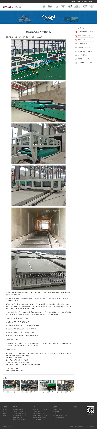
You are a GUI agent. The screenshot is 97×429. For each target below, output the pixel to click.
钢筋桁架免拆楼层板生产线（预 (85, 31)
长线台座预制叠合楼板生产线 (85, 62)
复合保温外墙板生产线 (83, 43)
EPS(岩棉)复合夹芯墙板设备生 (20, 413)
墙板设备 (73, 1)
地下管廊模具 (56, 411)
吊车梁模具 (55, 413)
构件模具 (55, 407)
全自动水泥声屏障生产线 (84, 35)
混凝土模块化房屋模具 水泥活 (60, 415)
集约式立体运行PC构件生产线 (85, 51)
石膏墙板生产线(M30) (18, 409)
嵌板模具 (55, 419)
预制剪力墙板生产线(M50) (84, 55)
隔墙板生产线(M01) (17, 417)
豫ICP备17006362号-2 (89, 426)
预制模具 (84, 1)
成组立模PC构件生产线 (17, 370)
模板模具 (63, 6)
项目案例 (5, 413)
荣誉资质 (5, 411)
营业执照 (5, 426)
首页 (44, 6)
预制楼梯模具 (14, 368)
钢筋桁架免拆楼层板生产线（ (40, 415)
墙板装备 (15, 407)
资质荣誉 (77, 6)
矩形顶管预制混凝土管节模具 (60, 417)
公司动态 (70, 6)
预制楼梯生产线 (81, 39)
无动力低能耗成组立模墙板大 (20, 415)
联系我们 (91, 1)
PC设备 (78, 1)
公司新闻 (5, 409)
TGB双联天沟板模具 (57, 409)
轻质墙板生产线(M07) (18, 411)
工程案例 (74, 407)
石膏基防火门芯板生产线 (84, 47)
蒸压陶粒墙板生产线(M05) (19, 419)
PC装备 (35, 407)
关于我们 (85, 6)
